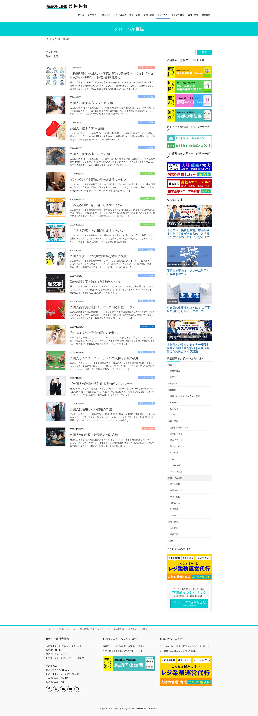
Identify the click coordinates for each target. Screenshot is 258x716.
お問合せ (145, 629)
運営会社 (132, 629)
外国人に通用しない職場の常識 (91, 409)
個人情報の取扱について (91, 629)
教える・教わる (146, 67)
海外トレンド (147, 326)
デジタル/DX (147, 173)
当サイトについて (67, 629)
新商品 (173, 377)
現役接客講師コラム (179, 427)
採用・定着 (173, 522)
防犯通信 (174, 509)
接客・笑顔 (148, 429)
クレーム (174, 515)
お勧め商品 (175, 371)
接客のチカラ (176, 440)
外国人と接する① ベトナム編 (90, 154)
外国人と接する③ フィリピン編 (91, 103)
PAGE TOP (249, 691)
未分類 (171, 541)
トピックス (173, 402)
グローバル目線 (146, 97)
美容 (172, 459)
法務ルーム (175, 503)
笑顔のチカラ (176, 434)
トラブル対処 (174, 496)
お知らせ (174, 409)
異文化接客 (175, 484)
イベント (174, 415)
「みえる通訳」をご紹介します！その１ (97, 230)
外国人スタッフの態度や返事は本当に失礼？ (100, 256)
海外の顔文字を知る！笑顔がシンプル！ (97, 281)
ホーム (51, 629)
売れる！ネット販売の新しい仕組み (94, 332)
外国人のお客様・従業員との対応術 (94, 434)
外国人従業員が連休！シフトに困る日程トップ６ (103, 307)
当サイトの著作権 (115, 629)
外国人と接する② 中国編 (87, 128)
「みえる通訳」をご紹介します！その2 (96, 205)
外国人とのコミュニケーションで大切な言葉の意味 (104, 358)
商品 (170, 364)
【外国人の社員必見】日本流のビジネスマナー (101, 383)
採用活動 (174, 528)
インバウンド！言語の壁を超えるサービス (98, 179)
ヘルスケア (173, 452)
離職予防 (174, 534)
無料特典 (172, 390)
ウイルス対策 (176, 471)
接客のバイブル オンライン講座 (185, 396)
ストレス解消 (176, 465)
